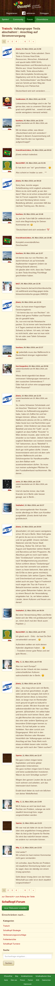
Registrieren (11, 13)
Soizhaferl (20, 505)
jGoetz (18, 49)
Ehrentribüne (42, 19)
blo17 (18, 284)
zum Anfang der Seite (25, 896)
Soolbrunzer (20, 99)
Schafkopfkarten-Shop (43, 976)
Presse (22, 980)
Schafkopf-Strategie (12, 930)
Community (18, 19)
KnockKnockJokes (23, 150)
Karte (6, 980)
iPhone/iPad (8, 976)
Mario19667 (20, 163)
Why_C (19, 662)
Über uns (14, 980)
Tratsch (7, 28)
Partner (30, 980)
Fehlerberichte (9, 939)
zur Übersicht (8, 896)
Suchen (8, 963)
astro (18, 482)
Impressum (27, 984)
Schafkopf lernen (27, 976)
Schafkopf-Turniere (11, 944)
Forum (30, 19)
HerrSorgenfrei (22, 366)
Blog (16, 976)
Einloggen (44, 13)
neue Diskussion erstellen (15, 908)
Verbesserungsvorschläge (14, 935)
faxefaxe (19, 121)
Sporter (19, 756)
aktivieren (31, 13)
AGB (37, 980)
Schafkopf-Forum (13, 901)
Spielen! (5, 19)
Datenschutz (46, 980)
